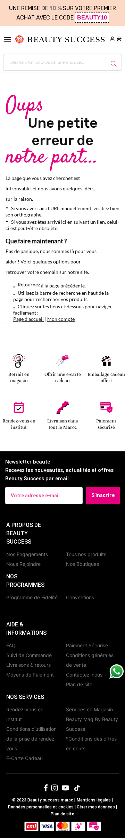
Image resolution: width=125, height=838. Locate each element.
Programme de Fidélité (32, 597)
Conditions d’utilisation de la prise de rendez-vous (31, 738)
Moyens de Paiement (30, 675)
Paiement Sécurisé (87, 645)
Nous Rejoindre (23, 564)
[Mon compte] (112, 39)
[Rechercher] (112, 62)
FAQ (11, 645)
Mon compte (61, 319)
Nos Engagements (27, 554)
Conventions (80, 597)
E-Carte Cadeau (24, 758)
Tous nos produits (86, 554)
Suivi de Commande (29, 655)
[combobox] (62, 62)
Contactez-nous (84, 675)
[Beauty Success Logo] (60, 40)
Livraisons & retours (28, 665)
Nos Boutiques (82, 564)
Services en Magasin (89, 709)
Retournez (29, 284)
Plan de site (79, 684)
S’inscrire (103, 495)
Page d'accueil (28, 319)
